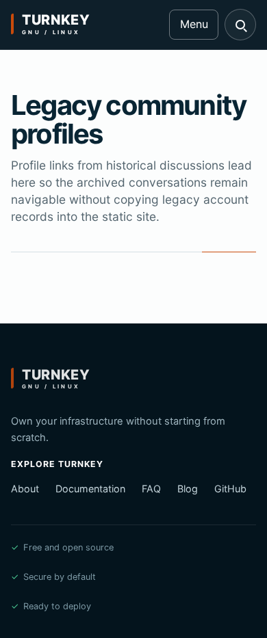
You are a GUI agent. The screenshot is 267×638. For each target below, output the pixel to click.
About (25, 488)
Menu (194, 24)
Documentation (90, 488)
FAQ (151, 488)
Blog (187, 488)
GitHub (230, 488)
